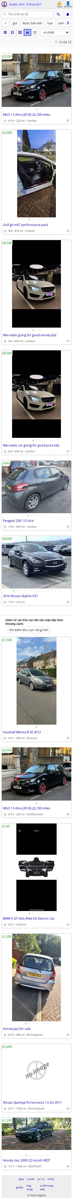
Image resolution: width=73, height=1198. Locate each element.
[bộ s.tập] (27, 32)
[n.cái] (12, 32)
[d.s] (5, 32)
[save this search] (67, 14)
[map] (35, 32)
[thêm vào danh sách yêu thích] (5, 120)
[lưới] (20, 32)
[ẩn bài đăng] (68, 120)
